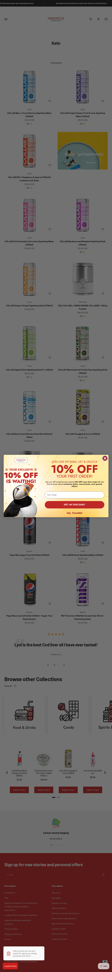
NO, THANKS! (74, 513)
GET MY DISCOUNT (74, 504)
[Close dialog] (105, 458)
